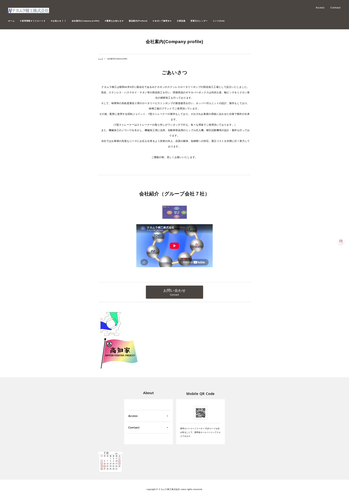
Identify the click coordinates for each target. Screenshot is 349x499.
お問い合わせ (174, 290)
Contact (335, 7)
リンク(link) (219, 21)
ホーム (11, 21)
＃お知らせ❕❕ (59, 21)
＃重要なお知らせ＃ (114, 21)
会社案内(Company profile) (85, 21)
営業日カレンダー (199, 21)
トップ (100, 59)
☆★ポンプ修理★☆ (162, 21)
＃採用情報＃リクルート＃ (33, 21)
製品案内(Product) (138, 21)
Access (320, 7)
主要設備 (181, 21)
